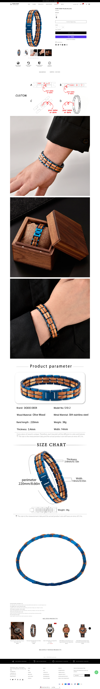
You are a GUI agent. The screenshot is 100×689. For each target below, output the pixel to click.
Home (44, 657)
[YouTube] (22, 679)
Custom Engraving (70, 21)
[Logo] (15, 4)
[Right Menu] (89, 4)
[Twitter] (12, 679)
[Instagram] (17, 679)
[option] (34, 28)
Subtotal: (56, 29)
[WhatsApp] (20, 679)
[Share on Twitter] (58, 44)
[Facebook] (10, 679)
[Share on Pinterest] (60, 44)
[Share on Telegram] (62, 44)
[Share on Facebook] (56, 44)
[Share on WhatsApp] (67, 44)
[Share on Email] (64, 44)
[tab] (50, 618)
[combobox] (45, 687)
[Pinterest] (15, 679)
